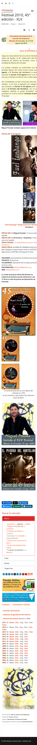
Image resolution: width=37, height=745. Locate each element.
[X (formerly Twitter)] (29, 30)
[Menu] (32, 11)
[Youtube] (6, 3)
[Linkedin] (9, 3)
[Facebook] (2, 3)
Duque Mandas (12, 538)
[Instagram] (13, 3)
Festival (13, 24)
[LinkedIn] (34, 30)
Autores (9, 552)
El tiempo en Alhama (14, 531)
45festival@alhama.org (22, 267)
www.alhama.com (12, 270)
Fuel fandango (10, 225)
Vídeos (27, 524)
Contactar (10, 529)
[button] (18, 518)
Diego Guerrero (24, 225)
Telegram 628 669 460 (15, 526)
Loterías (10, 533)
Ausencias (11, 524)
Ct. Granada (20, 536)
